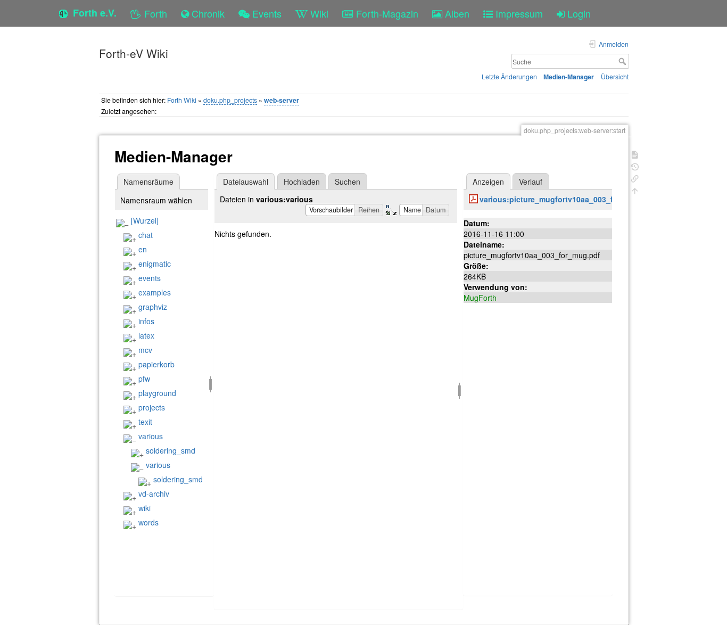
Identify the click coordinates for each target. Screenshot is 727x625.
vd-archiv (153, 493)
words (148, 522)
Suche (623, 61)
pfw (144, 378)
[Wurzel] (145, 220)
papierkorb (156, 364)
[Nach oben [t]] (635, 190)
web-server (281, 100)
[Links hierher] (635, 177)
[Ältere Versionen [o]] (635, 166)
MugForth (480, 297)
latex (146, 335)
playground (157, 393)
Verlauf (530, 181)
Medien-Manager (568, 76)
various (150, 436)
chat (145, 234)
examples (154, 292)
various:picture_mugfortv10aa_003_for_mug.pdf (567, 199)
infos (146, 321)
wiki (144, 508)
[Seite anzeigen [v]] (635, 153)
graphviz (152, 306)
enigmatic (154, 263)
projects (151, 407)
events (149, 278)
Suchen (347, 181)
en (142, 249)
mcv (145, 349)
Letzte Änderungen (509, 76)
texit (145, 421)
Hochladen (302, 181)
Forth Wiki (181, 99)
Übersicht (615, 76)
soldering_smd (170, 450)
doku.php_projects (230, 99)
